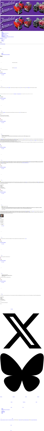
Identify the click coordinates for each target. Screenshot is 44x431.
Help (2, 412)
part (25, 87)
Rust (25, 238)
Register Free (3, 39)
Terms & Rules (3, 411)
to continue (28, 49)
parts (2, 162)
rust (20, 87)
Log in (1, 42)
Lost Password (8, 36)
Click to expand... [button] (4, 137)
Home (2, 413)
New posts (3, 34)
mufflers (9, 87)
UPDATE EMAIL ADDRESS (3, 73)
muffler (4, 112)
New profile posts (12, 36)
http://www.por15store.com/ (25, 162)
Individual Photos (3, 35)
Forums (2, 32)
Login (2, 40)
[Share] (7, 80)
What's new (3, 33)
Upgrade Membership (4, 36)
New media (5, 34)
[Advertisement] (15, 90)
